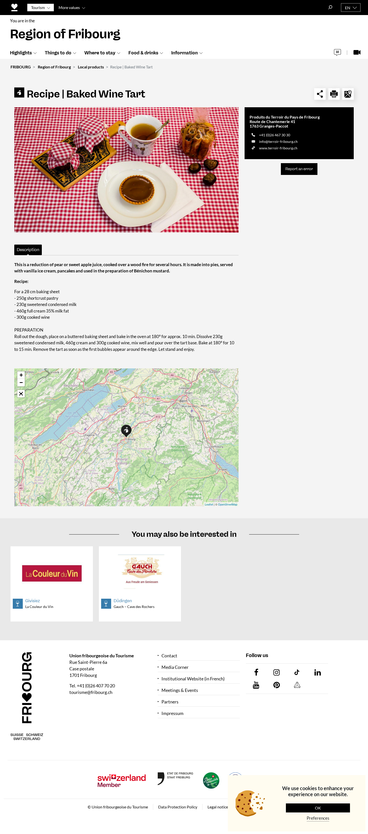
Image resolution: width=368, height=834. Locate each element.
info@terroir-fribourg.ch (278, 141)
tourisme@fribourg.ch (90, 692)
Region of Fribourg (54, 66)
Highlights (21, 53)
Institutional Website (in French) (193, 678)
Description (28, 249)
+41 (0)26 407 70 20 (96, 685)
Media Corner (175, 667)
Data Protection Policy (177, 806)
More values (69, 7)
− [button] (21, 382)
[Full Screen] (21, 393)
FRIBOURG (21, 66)
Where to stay (99, 53)
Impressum (172, 713)
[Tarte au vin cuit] (126, 170)
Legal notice (218, 806)
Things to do (58, 53)
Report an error (299, 169)
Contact (169, 655)
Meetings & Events (179, 690)
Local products (91, 66)
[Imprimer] (334, 94)
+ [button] (21, 375)
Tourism (38, 7)
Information (184, 53)
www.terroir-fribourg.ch (278, 148)
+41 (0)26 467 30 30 (274, 135)
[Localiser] (348, 94)
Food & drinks (143, 53)
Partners (169, 701)
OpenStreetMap (227, 504)
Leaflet (209, 504)
